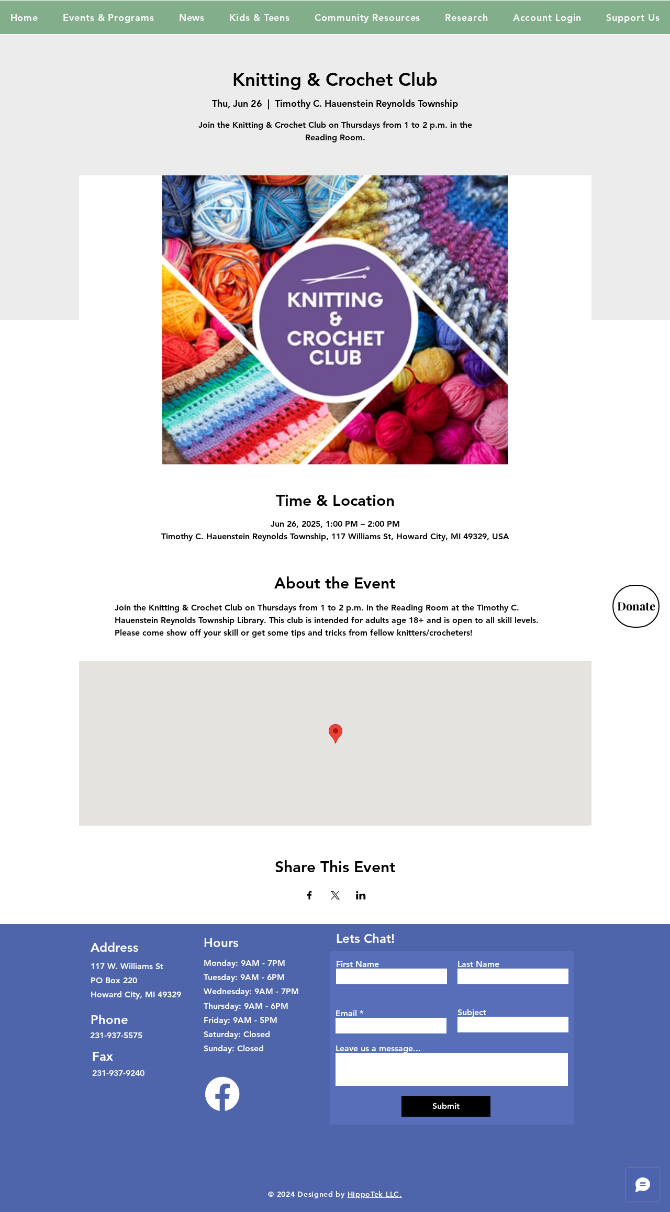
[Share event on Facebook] (310, 895)
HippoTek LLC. (375, 1194)
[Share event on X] (335, 895)
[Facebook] (222, 1094)
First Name (357, 964)
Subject (471, 1012)
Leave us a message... (378, 1048)
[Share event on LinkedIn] (361, 895)
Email (346, 1013)
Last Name (478, 964)
